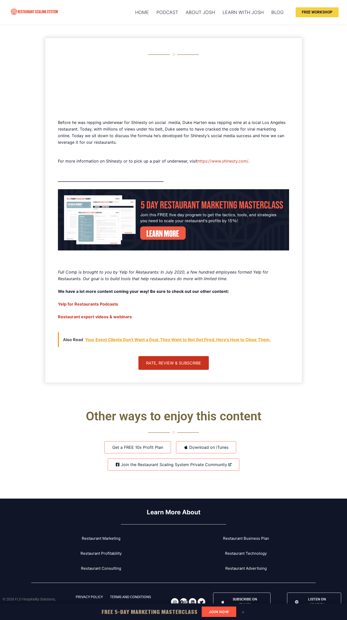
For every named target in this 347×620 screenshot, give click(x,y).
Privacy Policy (89, 597)
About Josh (200, 12)
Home (142, 12)
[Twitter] (201, 602)
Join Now (219, 612)
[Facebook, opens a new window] (183, 602)
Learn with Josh (243, 12)
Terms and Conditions (130, 597)
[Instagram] (175, 602)
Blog (277, 12)
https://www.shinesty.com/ (222, 161)
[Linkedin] (192, 602)
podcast (167, 12)
